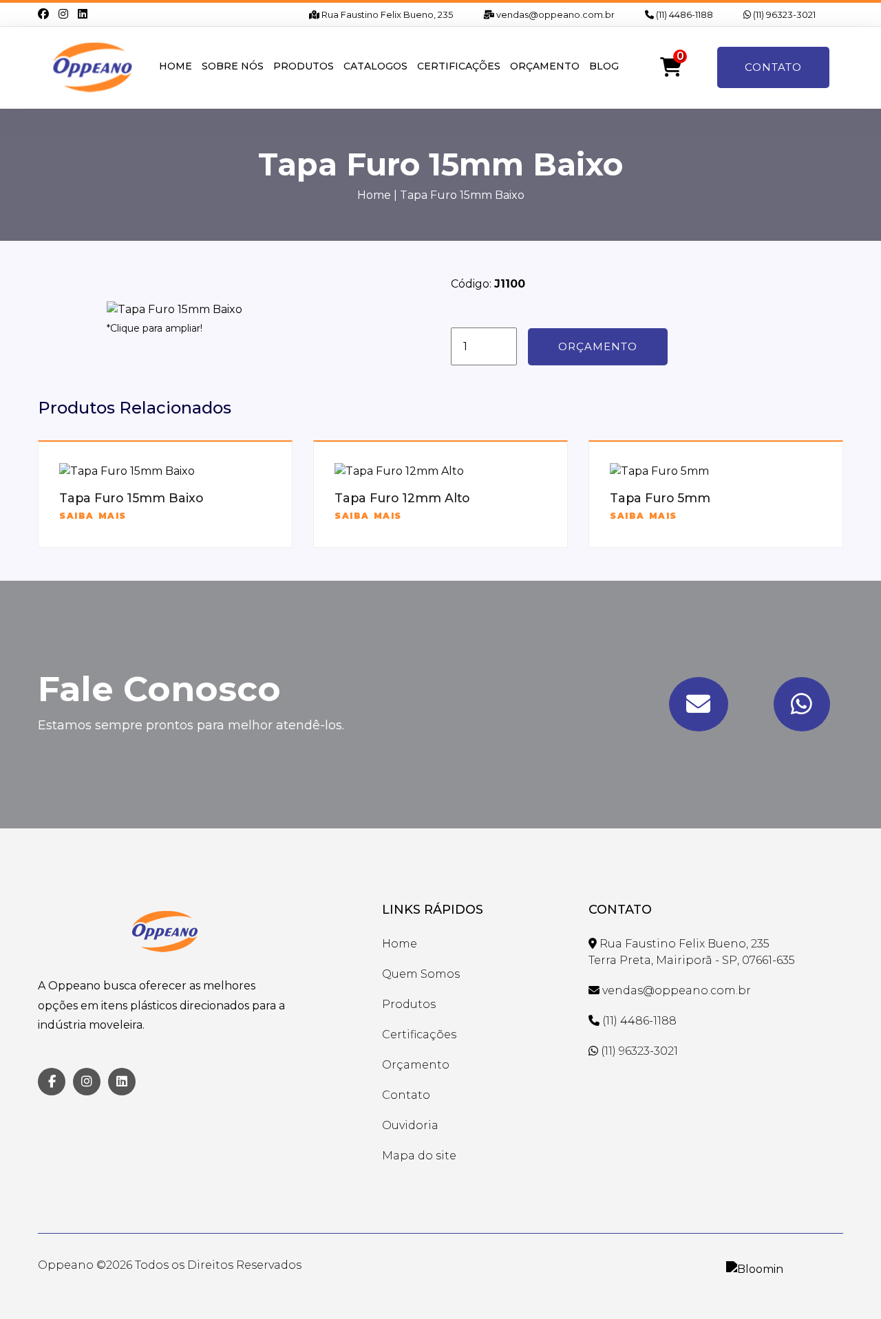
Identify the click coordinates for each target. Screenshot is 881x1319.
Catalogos (375, 66)
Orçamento (545, 66)
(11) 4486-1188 (683, 14)
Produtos (303, 66)
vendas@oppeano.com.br (554, 14)
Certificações (458, 66)
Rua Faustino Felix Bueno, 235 (386, 14)
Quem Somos (421, 973)
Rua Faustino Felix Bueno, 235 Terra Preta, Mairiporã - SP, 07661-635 (691, 952)
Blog (604, 66)
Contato (773, 67)
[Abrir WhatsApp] (846, 1284)
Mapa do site (419, 1155)
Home (175, 66)
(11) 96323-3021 (783, 14)
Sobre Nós (233, 66)
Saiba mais (93, 516)
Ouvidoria (410, 1125)
